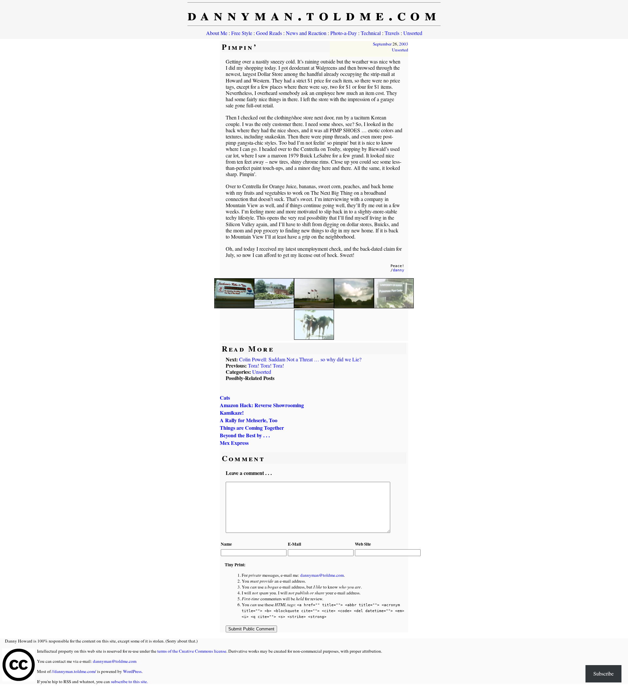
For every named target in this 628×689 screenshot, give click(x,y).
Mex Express (234, 442)
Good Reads (269, 32)
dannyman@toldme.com (322, 575)
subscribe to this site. (129, 681)
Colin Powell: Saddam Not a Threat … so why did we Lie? (300, 359)
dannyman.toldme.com (314, 14)
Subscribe (603, 673)
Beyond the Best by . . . (245, 435)
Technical (371, 32)
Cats (225, 397)
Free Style (241, 32)
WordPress (132, 671)
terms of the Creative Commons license (191, 651)
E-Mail (294, 544)
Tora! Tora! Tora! (266, 365)
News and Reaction (306, 32)
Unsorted (412, 32)
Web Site (363, 544)
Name (226, 544)
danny (398, 270)
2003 (403, 44)
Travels (392, 32)
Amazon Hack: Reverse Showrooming (262, 405)
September (382, 44)
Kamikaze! (232, 412)
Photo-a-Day (343, 32)
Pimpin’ (239, 46)
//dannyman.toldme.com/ (74, 671)
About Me (216, 32)
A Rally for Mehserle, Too (248, 420)
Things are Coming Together (252, 427)
